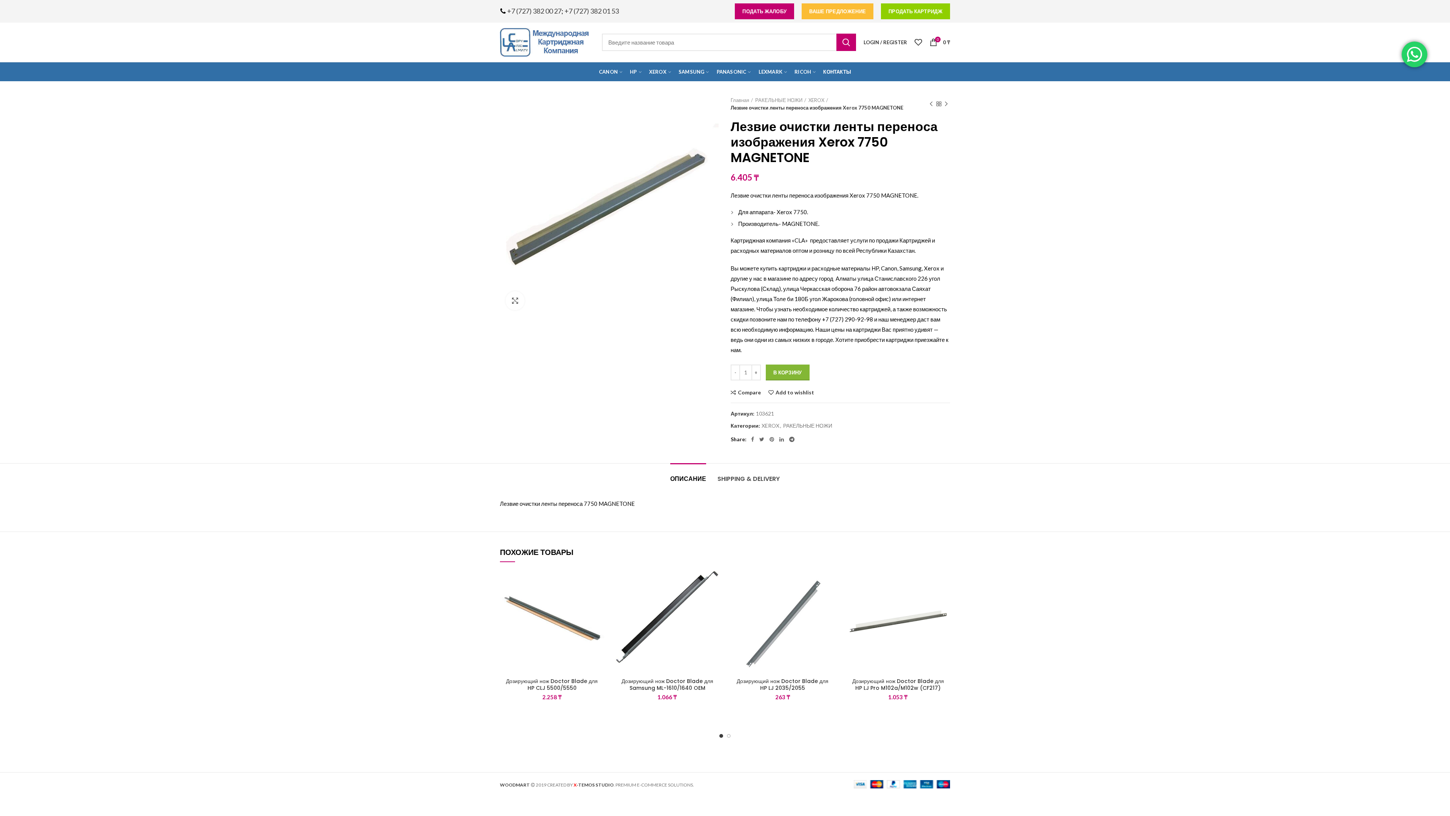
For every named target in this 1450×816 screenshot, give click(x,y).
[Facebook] (752, 439)
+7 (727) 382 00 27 (534, 11)
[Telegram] (792, 439)
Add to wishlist (795, 392)
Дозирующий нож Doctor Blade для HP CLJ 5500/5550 (552, 684)
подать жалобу (764, 11)
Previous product (931, 104)
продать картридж (915, 11)
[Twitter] (762, 439)
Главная (740, 100)
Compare (749, 392)
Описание (688, 478)
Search (846, 42)
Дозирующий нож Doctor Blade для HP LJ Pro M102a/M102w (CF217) (898, 684)
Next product (946, 104)
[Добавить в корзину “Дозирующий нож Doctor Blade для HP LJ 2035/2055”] (829, 599)
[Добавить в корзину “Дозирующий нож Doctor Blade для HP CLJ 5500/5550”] (598, 599)
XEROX (816, 100)
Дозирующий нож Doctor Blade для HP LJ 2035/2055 (782, 684)
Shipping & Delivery (748, 478)
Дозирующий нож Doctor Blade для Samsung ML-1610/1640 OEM (667, 684)
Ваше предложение (837, 11)
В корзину (787, 372)
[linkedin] (782, 439)
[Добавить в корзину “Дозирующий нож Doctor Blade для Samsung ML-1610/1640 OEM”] (713, 599)
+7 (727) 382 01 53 (592, 11)
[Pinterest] (772, 439)
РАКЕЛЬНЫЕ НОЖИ (778, 100)
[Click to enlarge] (515, 300)
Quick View (598, 616)
